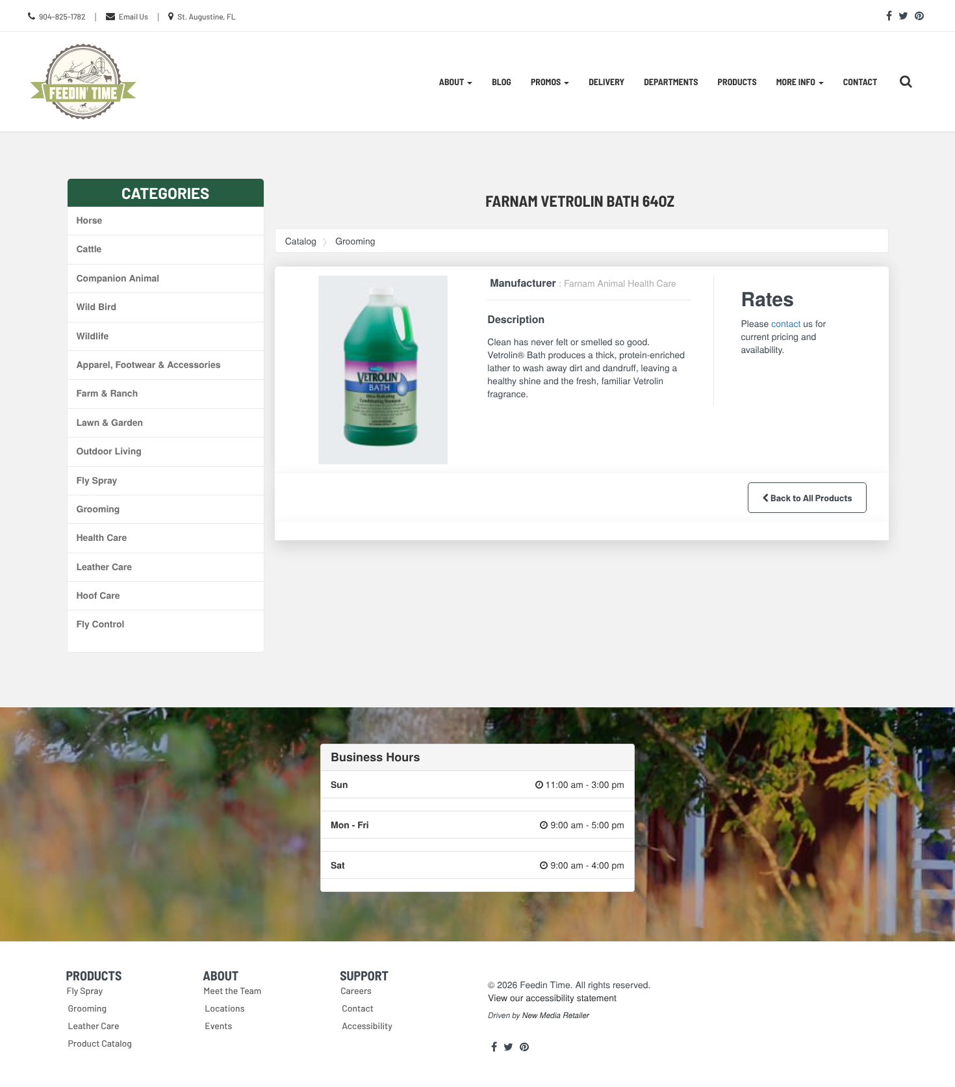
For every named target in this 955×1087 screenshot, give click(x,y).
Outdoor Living (109, 451)
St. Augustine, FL (206, 16)
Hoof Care (98, 595)
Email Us (133, 16)
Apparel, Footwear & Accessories (149, 364)
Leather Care (105, 566)
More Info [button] (796, 81)
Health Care (102, 537)
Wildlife (93, 336)
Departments (671, 81)
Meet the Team (232, 990)
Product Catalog (100, 1043)
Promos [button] (547, 81)
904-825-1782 (62, 16)
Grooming (98, 509)
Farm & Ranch (107, 393)
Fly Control (101, 624)
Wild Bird (96, 306)
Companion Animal (118, 278)
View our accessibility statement (552, 997)
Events (218, 1025)
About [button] (452, 81)
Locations (224, 1008)
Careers (356, 990)
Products (737, 81)
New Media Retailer (555, 1015)
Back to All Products (810, 497)
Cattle (89, 248)
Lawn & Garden (110, 422)
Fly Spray (97, 480)
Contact (860, 81)
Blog (501, 81)
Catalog (300, 240)
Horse (90, 220)
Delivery (606, 81)
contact (785, 323)
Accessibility (367, 1025)
